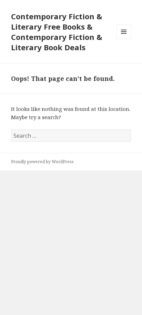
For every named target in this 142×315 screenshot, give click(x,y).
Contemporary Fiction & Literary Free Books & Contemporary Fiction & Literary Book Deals (56, 31)
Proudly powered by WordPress (42, 162)
